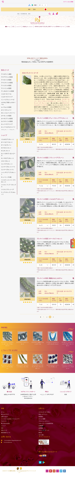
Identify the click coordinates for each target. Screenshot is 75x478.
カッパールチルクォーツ (8, 127)
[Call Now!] (72, 241)
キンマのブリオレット (7, 158)
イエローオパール (6, 94)
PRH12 (27, 139)
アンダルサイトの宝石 (7, 91)
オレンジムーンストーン (8, 113)
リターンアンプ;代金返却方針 (46, 423)
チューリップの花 (6, 177)
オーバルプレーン (6, 145)
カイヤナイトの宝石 (7, 121)
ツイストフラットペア (7, 189)
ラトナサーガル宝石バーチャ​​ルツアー (10, 419)
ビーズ (4, 430)
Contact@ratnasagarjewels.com (12, 440)
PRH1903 (27, 299)
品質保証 (41, 428)
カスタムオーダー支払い (45, 412)
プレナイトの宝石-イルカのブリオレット (50, 199)
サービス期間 (42, 419)
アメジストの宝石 (6, 85)
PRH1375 (27, 260)
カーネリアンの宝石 (7, 118)
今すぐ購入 (41, 435)
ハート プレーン (62, 101)
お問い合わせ (4, 416)
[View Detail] (73, 118)
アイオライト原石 (6, 74)
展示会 (40, 432)
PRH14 (27, 179)
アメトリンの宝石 (6, 88)
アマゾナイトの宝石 (7, 82)
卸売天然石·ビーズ (5, 432)
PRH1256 (27, 220)
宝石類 (68, 26)
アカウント (4, 421)
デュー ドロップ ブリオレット (47, 101)
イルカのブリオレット (7, 139)
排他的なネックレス (27, 26)
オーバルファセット (7, 142)
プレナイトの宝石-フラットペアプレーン (50, 158)
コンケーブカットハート (8, 167)
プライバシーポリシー (44, 421)
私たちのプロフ (5, 414)
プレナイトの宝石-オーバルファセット (49, 239)
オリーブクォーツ (6, 110)
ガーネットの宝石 (6, 116)
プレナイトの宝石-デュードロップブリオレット (52, 118)
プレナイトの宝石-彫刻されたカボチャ (49, 278)
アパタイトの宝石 (6, 80)
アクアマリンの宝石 (7, 77)
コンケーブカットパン (7, 169)
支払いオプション (43, 414)
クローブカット (5, 161)
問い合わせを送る (5, 423)
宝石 (13, 26)
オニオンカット (5, 150)
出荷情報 (41, 425)
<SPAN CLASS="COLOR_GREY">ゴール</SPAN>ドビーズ (49, 26)
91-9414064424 (8, 442)
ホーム (8, 26)
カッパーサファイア (7, 124)
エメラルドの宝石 (6, 107)
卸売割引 (41, 416)
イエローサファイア (7, 97)
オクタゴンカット (6, 148)
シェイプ (18, 26)
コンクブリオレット (7, 164)
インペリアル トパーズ (7, 99)
